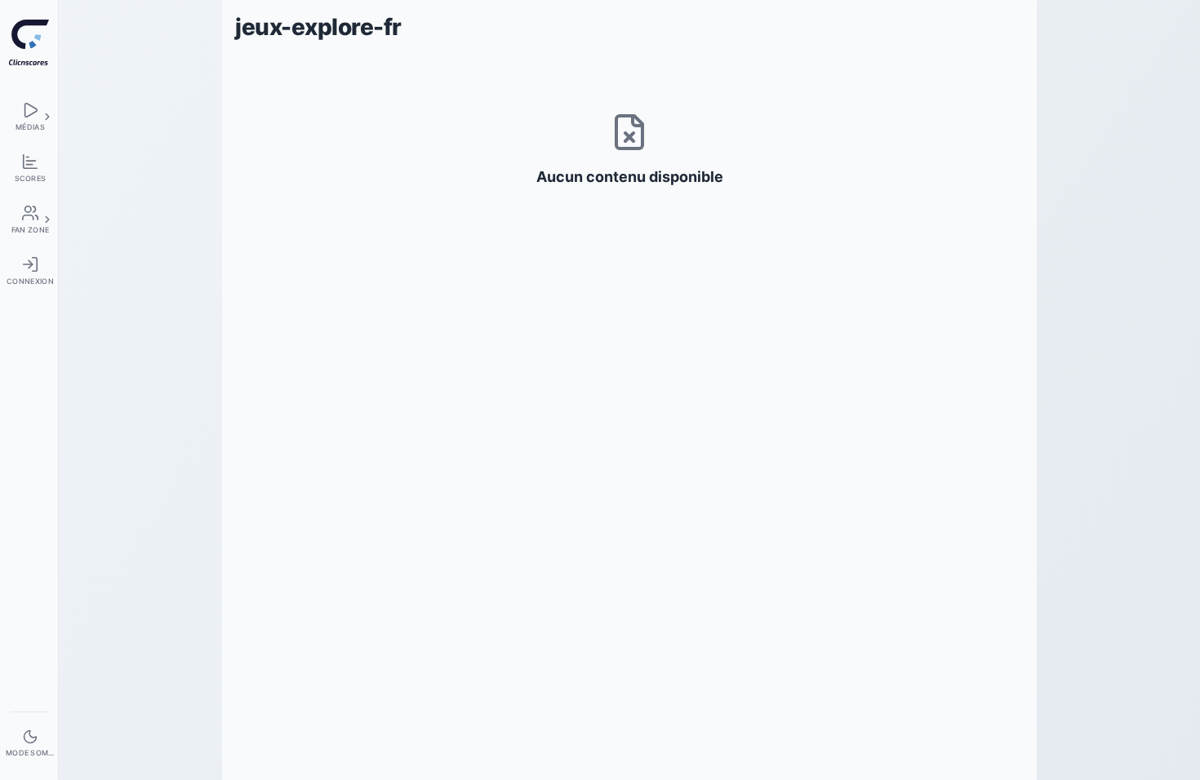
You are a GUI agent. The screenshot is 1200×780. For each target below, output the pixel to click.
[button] (47, 116)
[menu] (29, 116)
